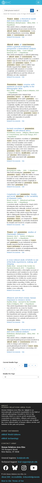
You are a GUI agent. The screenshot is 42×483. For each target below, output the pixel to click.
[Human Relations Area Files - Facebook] (6, 468)
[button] (11, 368)
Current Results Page (10, 362)
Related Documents (13, 37)
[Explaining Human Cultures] (5, 2)
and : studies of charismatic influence (21, 233)
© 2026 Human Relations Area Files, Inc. (13, 474)
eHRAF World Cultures (10, 434)
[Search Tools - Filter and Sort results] (37, 10)
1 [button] (25, 365)
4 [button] (35, 365)
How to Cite (6, 481)
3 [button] (32, 365)
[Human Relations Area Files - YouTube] (34, 468)
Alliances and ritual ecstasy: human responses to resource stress (21, 299)
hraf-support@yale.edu (27, 462)
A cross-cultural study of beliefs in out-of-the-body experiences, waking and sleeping (23, 262)
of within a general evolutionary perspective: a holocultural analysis (21, 47)
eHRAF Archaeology (9, 438)
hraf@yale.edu (23, 458)
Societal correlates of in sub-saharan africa (20, 129)
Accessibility (16, 477)
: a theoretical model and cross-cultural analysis (21, 20)
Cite (23, 37)
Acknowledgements (31, 477)
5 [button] (4, 369)
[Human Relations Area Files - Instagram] (24, 468)
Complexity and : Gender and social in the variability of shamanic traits (22, 196)
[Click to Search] (32, 10)
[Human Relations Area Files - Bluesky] (15, 468)
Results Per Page (9, 374)
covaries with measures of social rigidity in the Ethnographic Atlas (20, 86)
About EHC (5, 477)
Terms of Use (18, 481)
